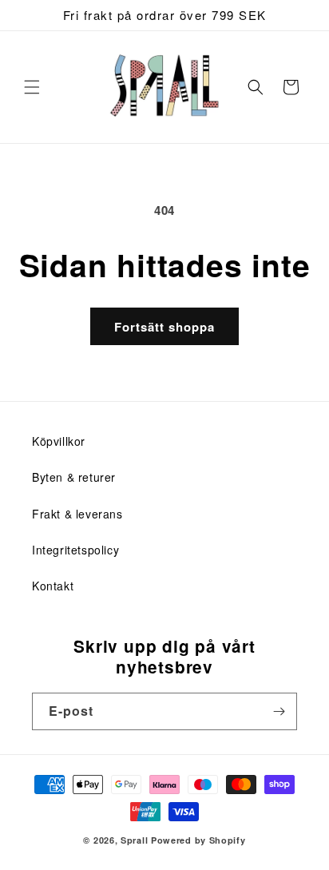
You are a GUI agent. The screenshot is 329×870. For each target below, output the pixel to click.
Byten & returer (74, 477)
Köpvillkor (58, 441)
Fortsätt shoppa (164, 327)
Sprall (134, 840)
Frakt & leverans (77, 514)
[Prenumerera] (278, 711)
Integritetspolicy (75, 550)
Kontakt (52, 586)
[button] (32, 87)
